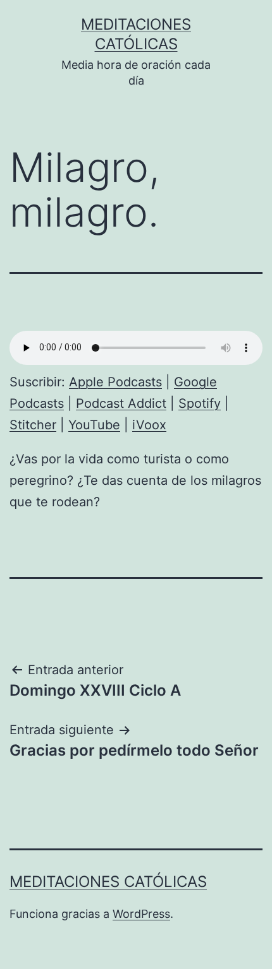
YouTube (94, 424)
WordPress (141, 913)
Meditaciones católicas (108, 881)
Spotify (199, 403)
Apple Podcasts (115, 381)
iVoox (149, 424)
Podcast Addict (121, 403)
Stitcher (32, 424)
